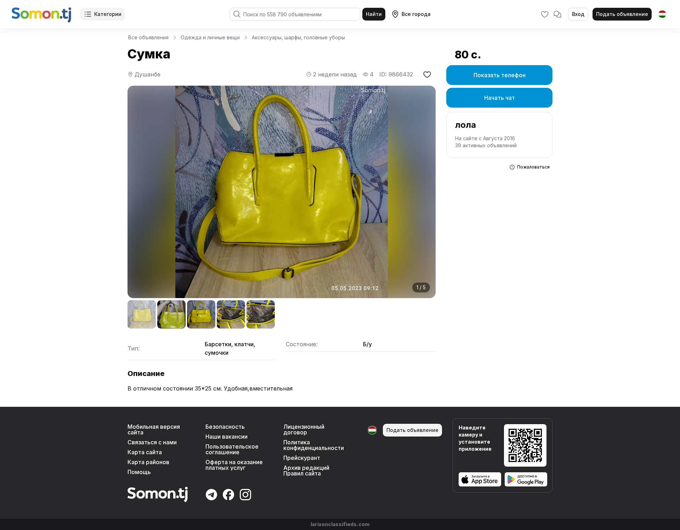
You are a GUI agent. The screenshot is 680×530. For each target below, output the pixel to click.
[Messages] (557, 14)
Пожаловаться (533, 167)
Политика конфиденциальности (313, 445)
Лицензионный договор (303, 429)
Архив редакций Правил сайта (306, 470)
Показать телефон (500, 75)
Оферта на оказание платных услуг (234, 465)
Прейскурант (301, 458)
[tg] (662, 14)
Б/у (367, 344)
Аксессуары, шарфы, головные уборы (298, 37)
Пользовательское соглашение (232, 449)
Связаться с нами (152, 442)
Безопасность (225, 426)
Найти (374, 14)
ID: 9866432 (396, 74)
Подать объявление (622, 14)
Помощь (139, 472)
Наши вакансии (226, 436)
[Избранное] (544, 14)
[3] (201, 314)
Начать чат (499, 97)
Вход (578, 14)
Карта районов (148, 462)
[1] (142, 314)
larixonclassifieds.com (340, 524)
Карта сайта (145, 452)
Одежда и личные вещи (210, 37)
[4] (231, 314)
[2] (171, 314)
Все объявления (148, 37)
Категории (107, 14)
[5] (260, 314)
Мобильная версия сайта (154, 429)
